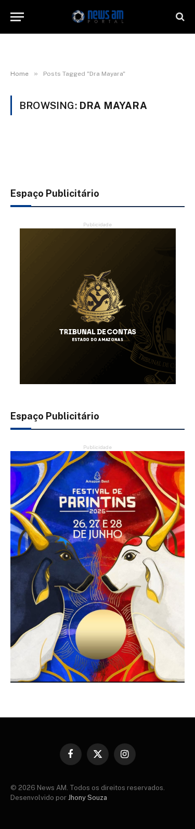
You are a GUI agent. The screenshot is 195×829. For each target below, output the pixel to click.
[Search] (179, 17)
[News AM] (98, 17)
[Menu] (17, 17)
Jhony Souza (87, 797)
